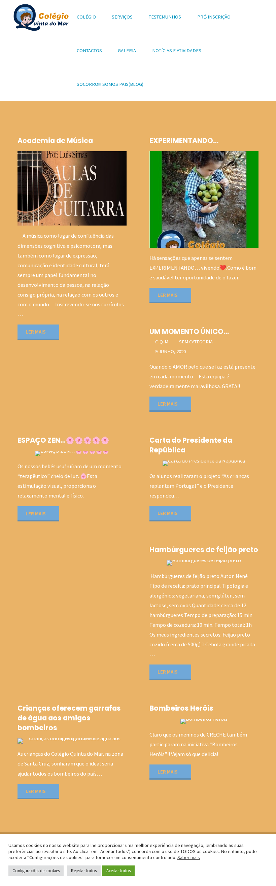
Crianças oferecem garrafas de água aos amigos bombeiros (69, 717)
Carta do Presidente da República (190, 445)
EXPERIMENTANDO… (183, 140)
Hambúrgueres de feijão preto (203, 549)
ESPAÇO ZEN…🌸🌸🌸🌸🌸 (63, 440)
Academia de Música (55, 140)
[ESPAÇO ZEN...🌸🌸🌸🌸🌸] (96, 453)
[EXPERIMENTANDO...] (229, 199)
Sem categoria (196, 342)
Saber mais (188, 857)
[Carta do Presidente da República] (228, 463)
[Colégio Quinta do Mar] (40, 16)
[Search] (158, 84)
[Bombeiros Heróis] (231, 721)
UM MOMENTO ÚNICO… (189, 331)
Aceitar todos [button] (118, 871)
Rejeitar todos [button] (84, 871)
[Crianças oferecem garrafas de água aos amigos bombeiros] (99, 741)
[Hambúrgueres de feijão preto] (231, 563)
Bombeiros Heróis (181, 708)
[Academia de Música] (99, 188)
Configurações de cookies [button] (36, 871)
